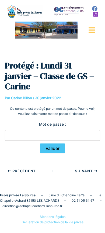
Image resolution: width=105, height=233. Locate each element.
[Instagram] (95, 14)
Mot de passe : (52, 124)
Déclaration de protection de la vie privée (52, 222)
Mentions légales (52, 217)
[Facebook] (94, 8)
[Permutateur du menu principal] (92, 30)
